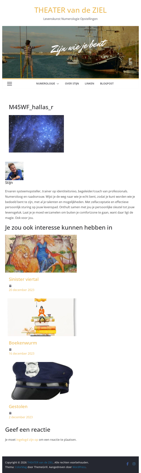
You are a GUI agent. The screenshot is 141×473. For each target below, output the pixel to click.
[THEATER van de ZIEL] (70, 29)
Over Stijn (72, 83)
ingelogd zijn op (27, 440)
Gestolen (18, 406)
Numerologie (45, 83)
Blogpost (107, 83)
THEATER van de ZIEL (70, 10)
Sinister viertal (24, 279)
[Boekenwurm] (41, 301)
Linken (89, 83)
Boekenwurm (23, 343)
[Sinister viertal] (41, 237)
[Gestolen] (41, 365)
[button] (57, 83)
